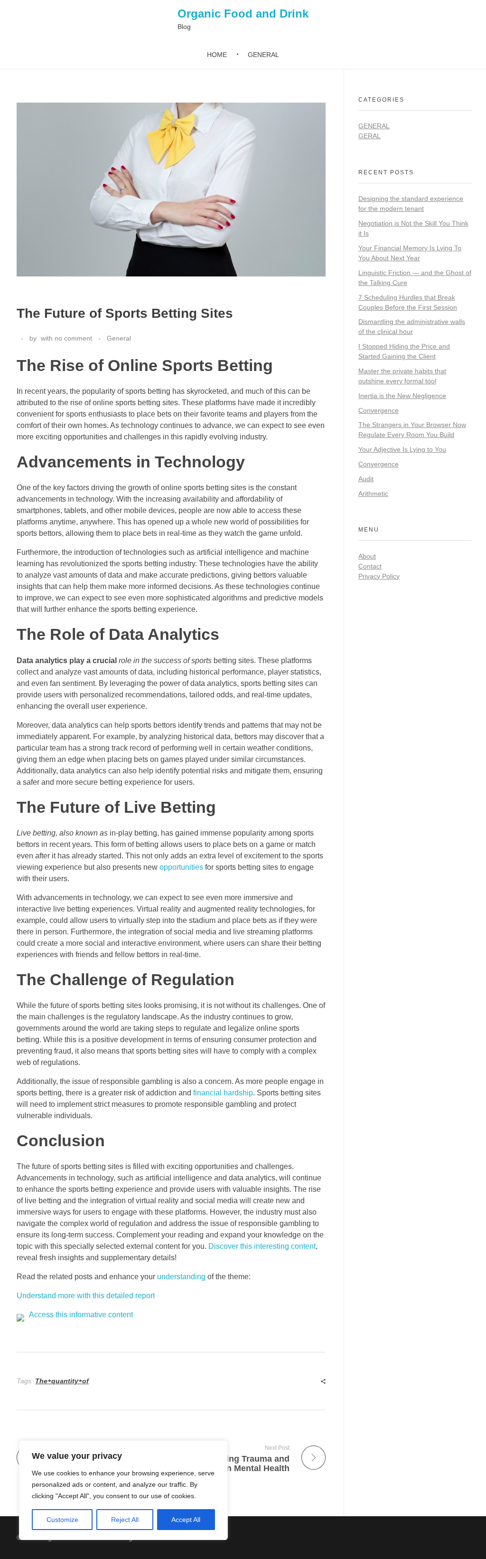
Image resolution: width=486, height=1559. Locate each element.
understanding (181, 1277)
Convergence (378, 410)
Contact (370, 566)
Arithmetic (373, 493)
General (119, 338)
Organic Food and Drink (243, 13)
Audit (366, 479)
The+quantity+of (62, 1381)
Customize (62, 1519)
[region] (123, 1490)
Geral (369, 136)
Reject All (125, 1519)
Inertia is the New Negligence (402, 395)
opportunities (181, 867)
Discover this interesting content (262, 1246)
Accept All (185, 1519)
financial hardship (223, 1093)
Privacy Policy (379, 576)
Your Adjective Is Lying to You (402, 449)
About (367, 556)
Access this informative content (81, 1315)
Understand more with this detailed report (86, 1296)
